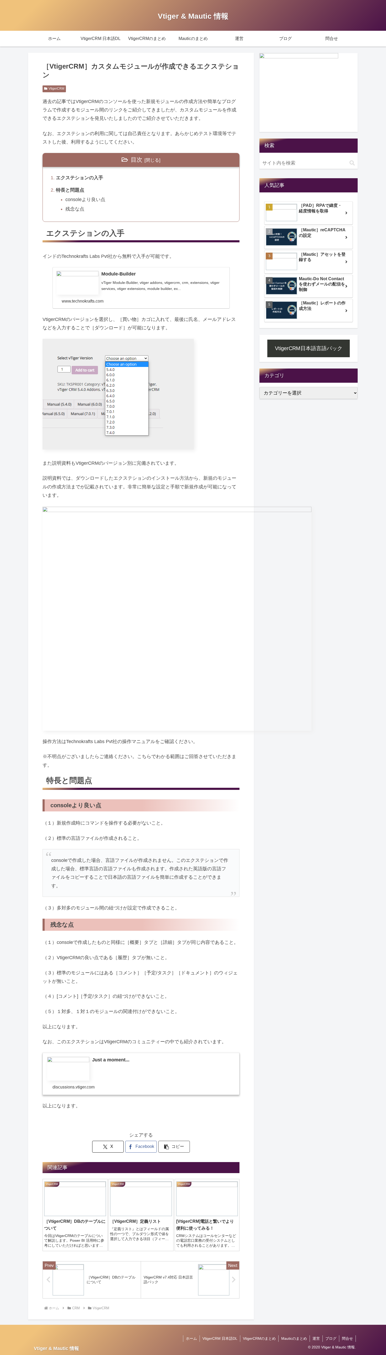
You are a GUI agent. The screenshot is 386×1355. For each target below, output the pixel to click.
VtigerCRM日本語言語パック (308, 348)
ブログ (330, 1338)
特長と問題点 (70, 190)
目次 (136, 159)
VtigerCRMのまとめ (259, 1338)
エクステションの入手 (79, 177)
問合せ (347, 1338)
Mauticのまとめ (294, 1338)
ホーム (191, 1338)
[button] (174, 1147)
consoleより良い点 (85, 199)
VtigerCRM (56, 88)
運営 (316, 1338)
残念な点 (74, 209)
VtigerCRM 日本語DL (219, 1338)
